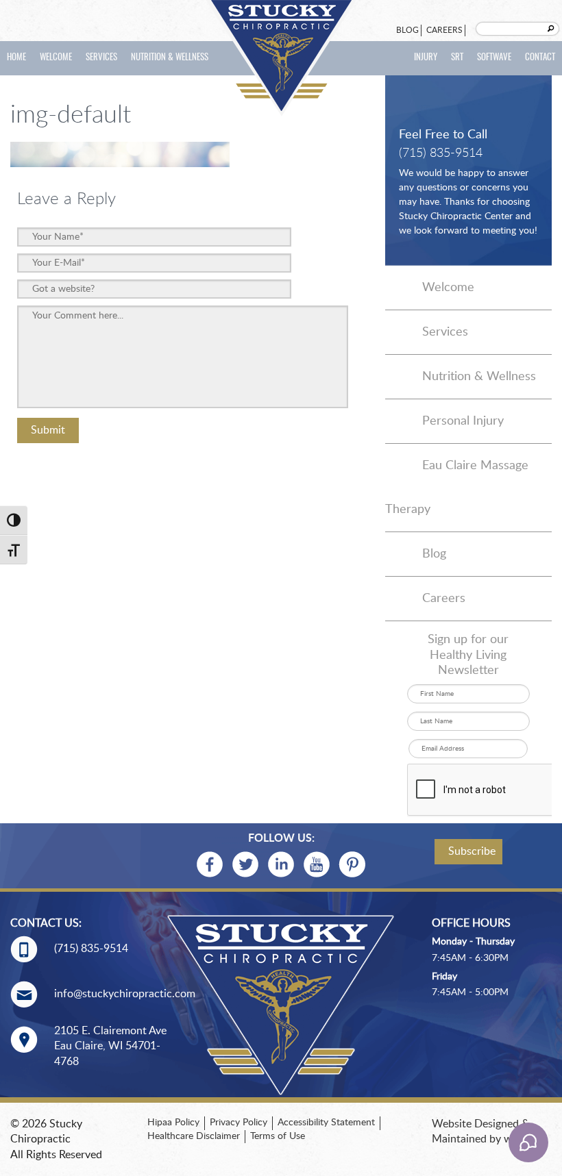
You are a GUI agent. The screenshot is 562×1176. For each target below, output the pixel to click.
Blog (407, 30)
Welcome (56, 57)
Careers (444, 30)
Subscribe (472, 851)
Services (101, 57)
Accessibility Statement (326, 1122)
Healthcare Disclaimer (193, 1136)
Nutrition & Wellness (169, 57)
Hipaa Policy (173, 1122)
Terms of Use (277, 1136)
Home (16, 57)
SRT (457, 57)
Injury (425, 57)
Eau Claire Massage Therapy (456, 488)
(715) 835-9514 (440, 153)
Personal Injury (463, 421)
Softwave (494, 57)
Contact (540, 57)
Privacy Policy (238, 1122)
